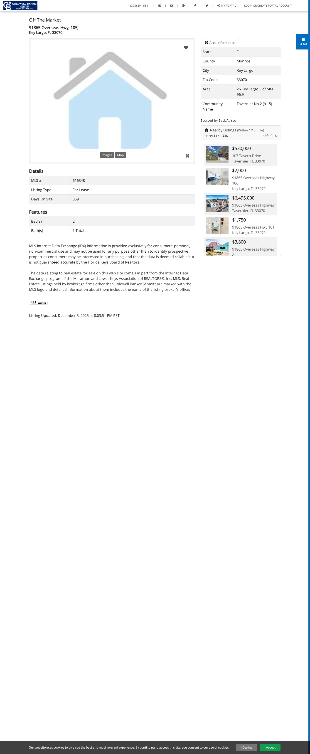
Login (248, 5)
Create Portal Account (274, 5)
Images (106, 155)
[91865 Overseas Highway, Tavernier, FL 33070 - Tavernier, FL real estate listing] (217, 203)
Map (120, 155)
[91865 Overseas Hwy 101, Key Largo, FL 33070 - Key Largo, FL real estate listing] (217, 225)
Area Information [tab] (222, 42)
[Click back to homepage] (18, 5)
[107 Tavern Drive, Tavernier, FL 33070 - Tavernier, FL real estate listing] (217, 153)
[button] (303, 41)
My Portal (228, 5)
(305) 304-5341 (140, 5)
